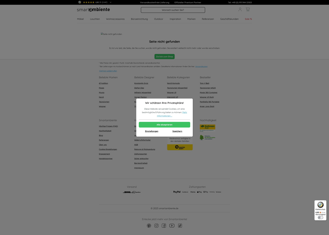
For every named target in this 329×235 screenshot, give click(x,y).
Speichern (177, 131)
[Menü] (324, 201)
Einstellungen (151, 131)
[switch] (320, 217)
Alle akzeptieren (164, 124)
